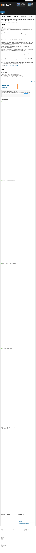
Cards (20, 519)
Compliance (29, 12)
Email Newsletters (26, 531)
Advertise (14, 530)
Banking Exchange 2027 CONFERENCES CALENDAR (7, 87)
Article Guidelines (15, 531)
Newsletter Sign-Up (3, 545)
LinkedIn (18, 0)
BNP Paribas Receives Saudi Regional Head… (23, 4)
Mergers (20, 12)
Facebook (23, 0)
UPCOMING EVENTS (6, 85)
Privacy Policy (12, 95)
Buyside (2, 546)
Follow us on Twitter (26, 529)
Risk (17, 12)
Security (20, 521)
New (1, 544)
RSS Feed (21, 0)
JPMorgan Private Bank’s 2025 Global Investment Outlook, (16, 32)
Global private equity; (15, 65)
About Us (14, 529)
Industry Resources (3, 543)
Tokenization (7, 12)
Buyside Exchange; (9, 65)
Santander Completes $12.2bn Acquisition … (33, 4)
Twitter (20, 0)
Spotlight (2, 13)
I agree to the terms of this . (8, 95)
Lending (24, 12)
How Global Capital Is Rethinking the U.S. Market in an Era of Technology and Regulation (13, 76)
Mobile (20, 516)
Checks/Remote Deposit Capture (24, 523)
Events (33, 12)
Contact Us (25, 530)
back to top (33, 81)
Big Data (14, 12)
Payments (2, 12)
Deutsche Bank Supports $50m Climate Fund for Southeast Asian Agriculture (12, 75)
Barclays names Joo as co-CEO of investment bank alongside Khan (10, 74)
